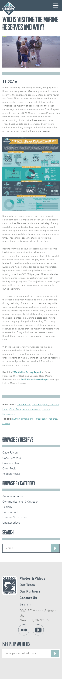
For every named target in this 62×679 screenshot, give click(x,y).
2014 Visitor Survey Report (26, 372)
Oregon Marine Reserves (8, 8)
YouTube (38, 629)
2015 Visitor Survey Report (35, 379)
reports (53, 419)
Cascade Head (11, 463)
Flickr (23, 629)
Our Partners (30, 591)
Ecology (7, 507)
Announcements (31, 409)
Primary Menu (56, 5)
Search (25, 604)
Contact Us (28, 598)
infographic (41, 419)
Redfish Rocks (11, 473)
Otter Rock (15, 409)
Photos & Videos (32, 578)
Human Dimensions (14, 517)
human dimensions (23, 419)
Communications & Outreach (20, 501)
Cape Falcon (24, 404)
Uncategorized (11, 522)
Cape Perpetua (40, 404)
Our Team (27, 585)
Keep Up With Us (16, 645)
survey (6, 423)
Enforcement (10, 512)
